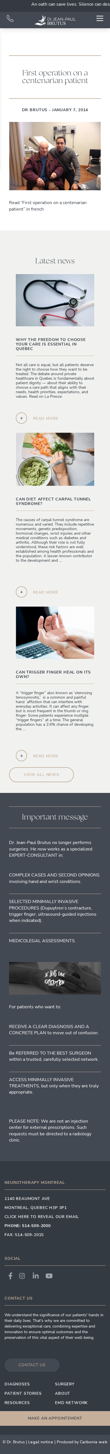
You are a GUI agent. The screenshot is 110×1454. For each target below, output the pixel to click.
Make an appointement (55, 1418)
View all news (41, 774)
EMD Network (71, 1402)
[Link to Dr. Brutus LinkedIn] (36, 1275)
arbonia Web (94, 1442)
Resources (17, 1402)
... (50, 565)
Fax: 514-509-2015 (24, 1234)
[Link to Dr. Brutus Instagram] (22, 1275)
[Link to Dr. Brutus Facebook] (10, 1275)
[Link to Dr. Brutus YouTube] (49, 1275)
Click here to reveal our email (42, 1216)
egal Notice (41, 1442)
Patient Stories (23, 1393)
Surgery (64, 1384)
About (62, 1393)
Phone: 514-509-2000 (28, 1225)
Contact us (32, 1365)
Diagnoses (17, 1384)
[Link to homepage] (55, 20)
